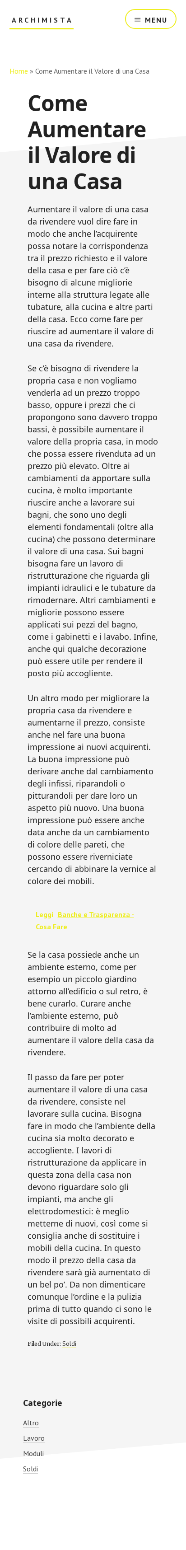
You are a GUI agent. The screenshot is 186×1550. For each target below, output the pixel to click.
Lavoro (34, 1437)
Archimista (43, 20)
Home (18, 70)
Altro (31, 1422)
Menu (156, 19)
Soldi (69, 1343)
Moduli (33, 1453)
